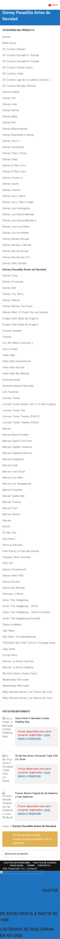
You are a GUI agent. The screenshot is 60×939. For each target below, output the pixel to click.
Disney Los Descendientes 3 (19, 220)
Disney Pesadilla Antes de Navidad (24, 269)
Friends (6, 336)
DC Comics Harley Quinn (17, 67)
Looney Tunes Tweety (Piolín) (20, 422)
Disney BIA (9, 122)
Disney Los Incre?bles (15, 226)
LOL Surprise (10, 391)
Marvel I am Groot (13, 471)
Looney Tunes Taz (13, 410)
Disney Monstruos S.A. (16, 257)
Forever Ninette (11, 330)
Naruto (6, 520)
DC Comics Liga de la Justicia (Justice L (26, 79)
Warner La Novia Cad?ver (18, 661)
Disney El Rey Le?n (14, 165)
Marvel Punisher (12, 489)
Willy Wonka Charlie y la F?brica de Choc (27, 691)
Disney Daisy (10, 159)
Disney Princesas (12, 281)
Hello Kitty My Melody (15, 373)
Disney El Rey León (14, 171)
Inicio (5, 826)
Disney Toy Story (13, 293)
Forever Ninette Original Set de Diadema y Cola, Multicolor (36, 795)
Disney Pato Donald (14, 263)
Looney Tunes (11, 398)
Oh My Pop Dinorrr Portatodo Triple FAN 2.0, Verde (36, 757)
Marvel (6, 428)
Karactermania (11, 379)
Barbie (6, 36)
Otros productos (12, 544)
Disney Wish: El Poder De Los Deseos (25, 312)
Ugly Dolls (8, 649)
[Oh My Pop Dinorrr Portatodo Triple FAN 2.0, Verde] (7, 770)
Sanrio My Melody (13, 587)
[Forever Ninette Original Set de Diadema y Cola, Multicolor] (7, 808)
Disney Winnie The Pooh (17, 306)
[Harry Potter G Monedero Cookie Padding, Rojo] (7, 733)
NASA (6, 526)
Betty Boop (9, 42)
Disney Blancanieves (14, 128)
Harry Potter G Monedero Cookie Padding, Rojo (32, 720)
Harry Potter (10, 349)
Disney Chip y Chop (14, 153)
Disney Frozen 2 (12, 177)
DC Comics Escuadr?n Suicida (20, 55)
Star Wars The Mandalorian (19, 636)
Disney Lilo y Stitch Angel (17, 202)
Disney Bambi (10, 110)
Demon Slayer (11, 91)
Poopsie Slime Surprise (16, 557)
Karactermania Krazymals (18, 385)
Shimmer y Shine (12, 593)
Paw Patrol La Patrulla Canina (20, 551)
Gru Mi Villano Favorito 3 (17, 342)
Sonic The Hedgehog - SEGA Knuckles (26, 612)
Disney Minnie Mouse (15, 251)
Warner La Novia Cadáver (18, 667)
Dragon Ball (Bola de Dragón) (20, 324)
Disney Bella (9, 116)
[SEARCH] (54, 853)
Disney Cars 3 (10, 140)
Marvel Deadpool (12, 459)
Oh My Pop (9, 532)
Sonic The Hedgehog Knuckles (21, 618)
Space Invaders (11, 624)
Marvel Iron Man (12, 477)
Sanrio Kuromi (11, 581)
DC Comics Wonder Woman (19, 85)
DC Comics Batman (14, 49)
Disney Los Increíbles (15, 232)
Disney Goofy (10, 183)
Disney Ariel (9, 104)
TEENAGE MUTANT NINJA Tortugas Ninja (28, 642)
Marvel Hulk (9, 465)
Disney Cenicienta (13, 147)
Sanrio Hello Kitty (13, 575)
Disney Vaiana (10, 300)
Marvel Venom (11, 514)
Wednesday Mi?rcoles (15, 679)
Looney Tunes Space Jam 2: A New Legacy (29, 404)
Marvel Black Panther (15, 434)
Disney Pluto (10, 275)
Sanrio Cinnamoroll (14, 569)
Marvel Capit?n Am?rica (17, 440)
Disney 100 (9, 98)
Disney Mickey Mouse (15, 238)
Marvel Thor (10, 508)
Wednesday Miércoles (15, 685)
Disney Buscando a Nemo (18, 134)
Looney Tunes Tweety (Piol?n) (21, 416)
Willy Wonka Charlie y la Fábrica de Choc (27, 698)
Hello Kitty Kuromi (13, 367)
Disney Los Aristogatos (16, 208)
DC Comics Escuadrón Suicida (20, 61)
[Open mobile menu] (4, 5)
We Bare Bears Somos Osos (19, 673)
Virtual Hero (9, 655)
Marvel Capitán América (17, 447)
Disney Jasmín (11, 189)
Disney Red (9, 287)
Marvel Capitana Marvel (17, 453)
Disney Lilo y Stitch (13, 196)
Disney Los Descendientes (18, 214)
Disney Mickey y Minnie (16, 245)
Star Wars (8, 630)
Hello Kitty (8, 355)
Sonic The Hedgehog (15, 600)
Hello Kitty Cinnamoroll (16, 361)
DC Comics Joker (13, 73)
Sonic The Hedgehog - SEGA (20, 606)
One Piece (8, 538)
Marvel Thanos (11, 502)
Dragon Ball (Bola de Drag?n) (20, 318)
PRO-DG (7, 563)
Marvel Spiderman (13, 495)
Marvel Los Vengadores (16, 483)
